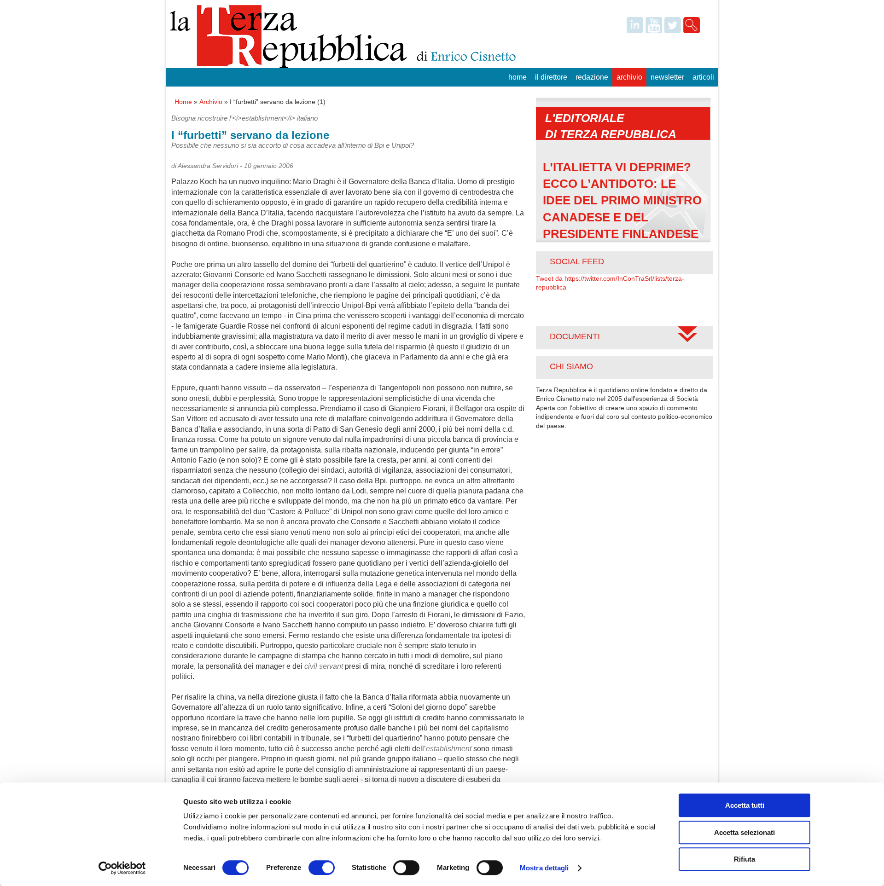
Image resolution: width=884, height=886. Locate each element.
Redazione (592, 77)
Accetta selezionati (744, 832)
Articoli (703, 77)
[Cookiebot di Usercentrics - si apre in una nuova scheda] (122, 868)
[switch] (321, 867)
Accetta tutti (744, 805)
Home (517, 77)
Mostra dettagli (544, 868)
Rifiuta (744, 859)
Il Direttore (551, 77)
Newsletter (667, 77)
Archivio (629, 77)
